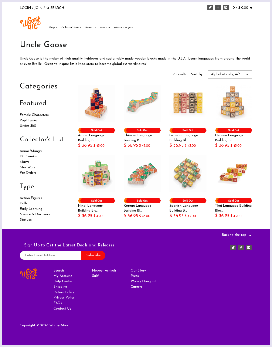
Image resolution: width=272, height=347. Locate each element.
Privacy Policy (64, 297)
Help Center (63, 281)
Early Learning (31, 209)
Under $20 (28, 126)
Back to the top (234, 235)
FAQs (58, 303)
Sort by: (197, 74)
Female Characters (34, 115)
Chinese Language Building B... (138, 138)
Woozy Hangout (123, 27)
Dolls (23, 203)
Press (135, 276)
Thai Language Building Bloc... (233, 208)
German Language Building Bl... (183, 138)
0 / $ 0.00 (241, 8)
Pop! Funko (28, 120)
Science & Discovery (35, 214)
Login (25, 8)
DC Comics (28, 156)
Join (38, 8)
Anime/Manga (31, 151)
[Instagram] (226, 7)
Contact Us (62, 308)
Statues (26, 220)
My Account (63, 276)
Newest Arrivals (104, 270)
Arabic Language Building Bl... (91, 138)
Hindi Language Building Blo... (90, 208)
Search (59, 270)
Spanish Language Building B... (183, 208)
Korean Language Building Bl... (137, 208)
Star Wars (27, 167)
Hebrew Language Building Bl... (229, 138)
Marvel (25, 162)
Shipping (60, 287)
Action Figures (31, 198)
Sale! (95, 276)
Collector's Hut (70, 27)
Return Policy (64, 292)
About (104, 27)
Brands (89, 27)
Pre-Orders (28, 173)
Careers (136, 287)
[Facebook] (218, 7)
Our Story (138, 270)
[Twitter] (210, 7)
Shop (52, 27)
